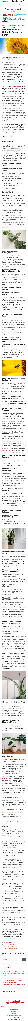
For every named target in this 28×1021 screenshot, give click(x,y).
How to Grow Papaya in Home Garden (13, 978)
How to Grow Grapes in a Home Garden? (14, 971)
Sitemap (3, 1006)
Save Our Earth (11, 25)
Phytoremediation (15, 86)
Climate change (17, 933)
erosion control (16, 440)
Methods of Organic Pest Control (13, 946)
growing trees (17, 771)
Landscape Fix (18, 1)
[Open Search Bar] (20, 4)
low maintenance (6, 450)
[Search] (24, 959)
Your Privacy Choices (15, 1015)
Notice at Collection (14, 1017)
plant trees (17, 127)
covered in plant (16, 814)
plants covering (9, 151)
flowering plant (6, 403)
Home (3, 25)
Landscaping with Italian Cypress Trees (13, 984)
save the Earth (6, 778)
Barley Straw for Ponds (10, 948)
